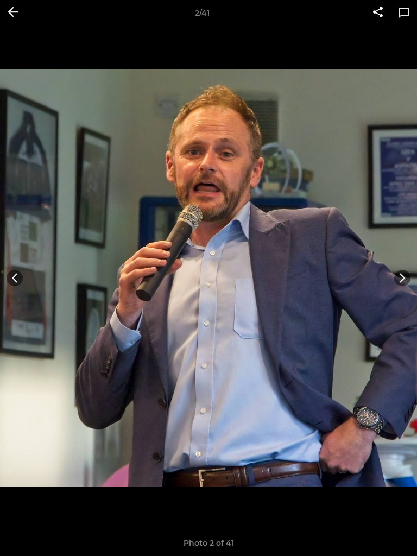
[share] (377, 13)
